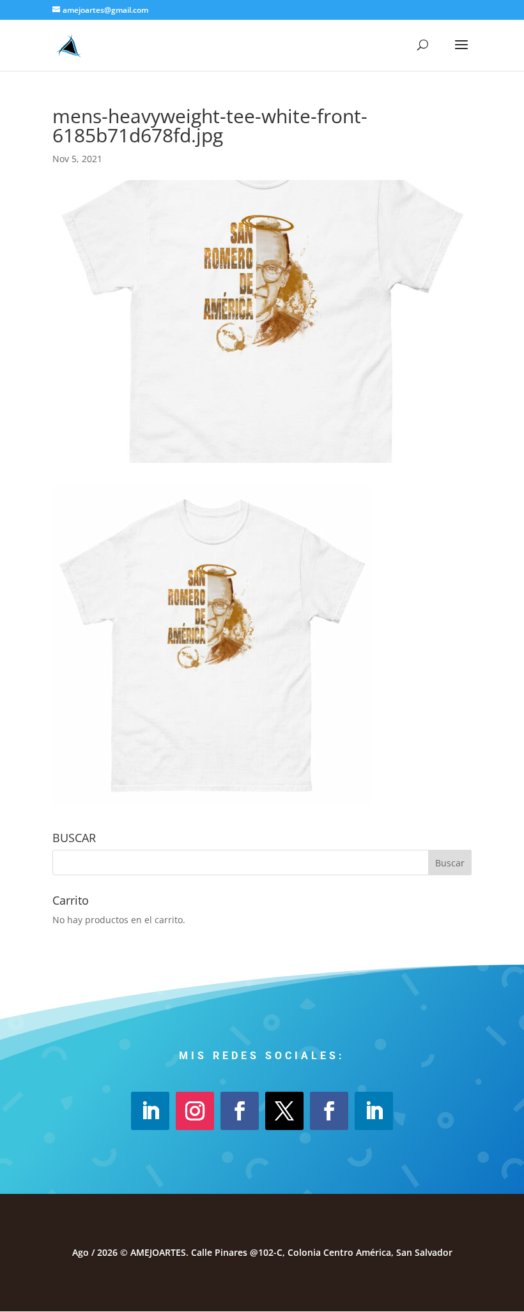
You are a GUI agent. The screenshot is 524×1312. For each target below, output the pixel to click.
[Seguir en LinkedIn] (150, 1111)
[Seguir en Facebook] (239, 1111)
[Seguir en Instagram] (195, 1111)
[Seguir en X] (284, 1111)
